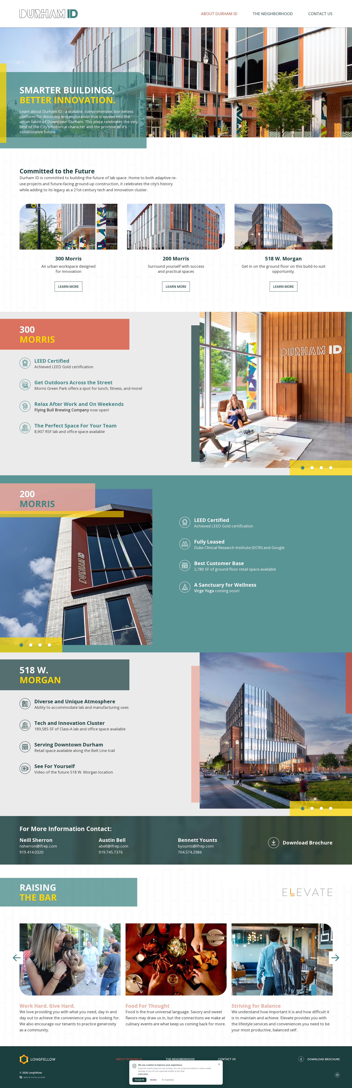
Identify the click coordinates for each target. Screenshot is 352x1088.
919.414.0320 (31, 852)
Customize (169, 1080)
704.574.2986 (190, 852)
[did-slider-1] (176, 82)
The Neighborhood (273, 13)
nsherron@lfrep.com (38, 846)
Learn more (143, 1074)
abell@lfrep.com (113, 846)
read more (70, 978)
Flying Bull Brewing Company (61, 409)
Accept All (139, 1080)
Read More (255, 566)
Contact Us (320, 13)
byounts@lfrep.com (196, 846)
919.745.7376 (111, 852)
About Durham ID (219, 13)
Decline (153, 1080)
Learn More (68, 248)
